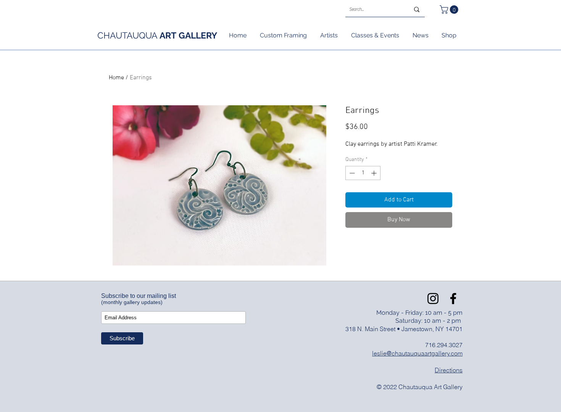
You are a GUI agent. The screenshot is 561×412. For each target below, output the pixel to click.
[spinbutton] (363, 173)
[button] (450, 9)
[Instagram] (433, 298)
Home (116, 78)
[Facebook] (453, 298)
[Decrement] (351, 173)
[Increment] (374, 173)
